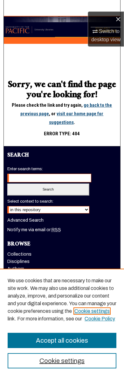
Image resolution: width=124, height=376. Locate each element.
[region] (62, 322)
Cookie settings (92, 311)
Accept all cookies (62, 340)
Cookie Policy (100, 318)
